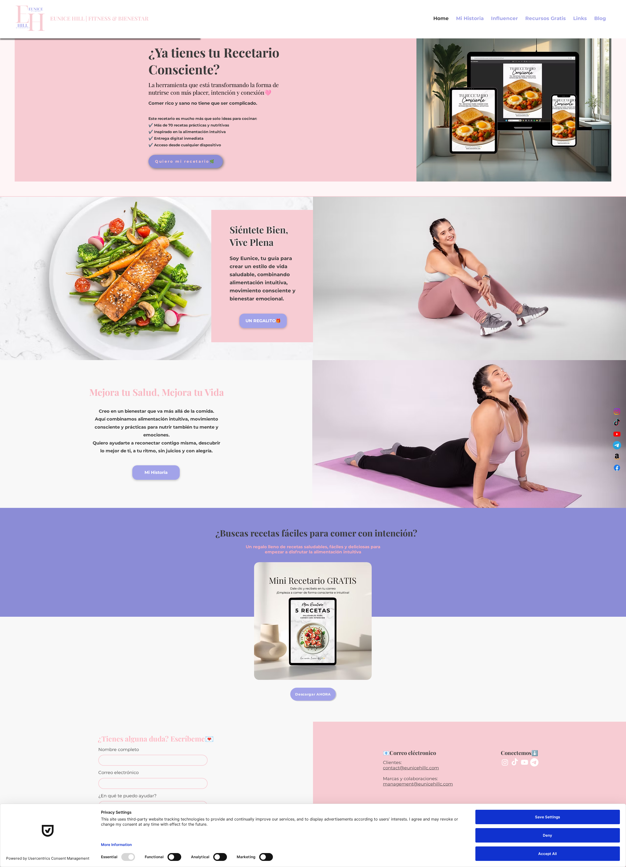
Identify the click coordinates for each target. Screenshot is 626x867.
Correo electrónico (118, 772)
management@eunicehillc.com (418, 784)
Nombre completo (118, 749)
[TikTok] (617, 423)
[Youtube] (617, 434)
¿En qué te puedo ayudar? (127, 796)
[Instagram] (617, 411)
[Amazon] (617, 456)
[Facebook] (617, 468)
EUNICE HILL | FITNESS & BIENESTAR (99, 18)
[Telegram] (617, 445)
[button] (546, 18)
